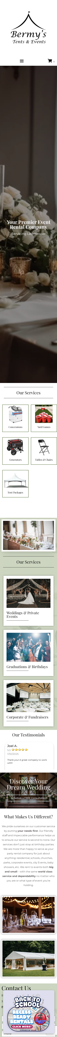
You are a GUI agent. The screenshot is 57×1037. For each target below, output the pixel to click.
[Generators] (15, 463)
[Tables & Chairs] (44, 463)
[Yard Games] (44, 430)
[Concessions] (15, 430)
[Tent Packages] (15, 495)
